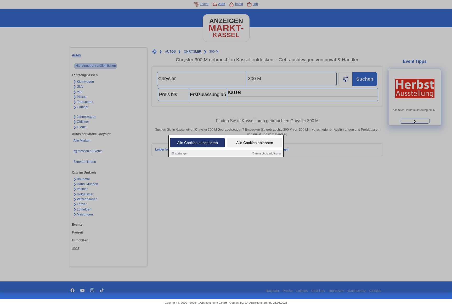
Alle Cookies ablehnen (254, 143)
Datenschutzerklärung (266, 153)
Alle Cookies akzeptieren (197, 143)
